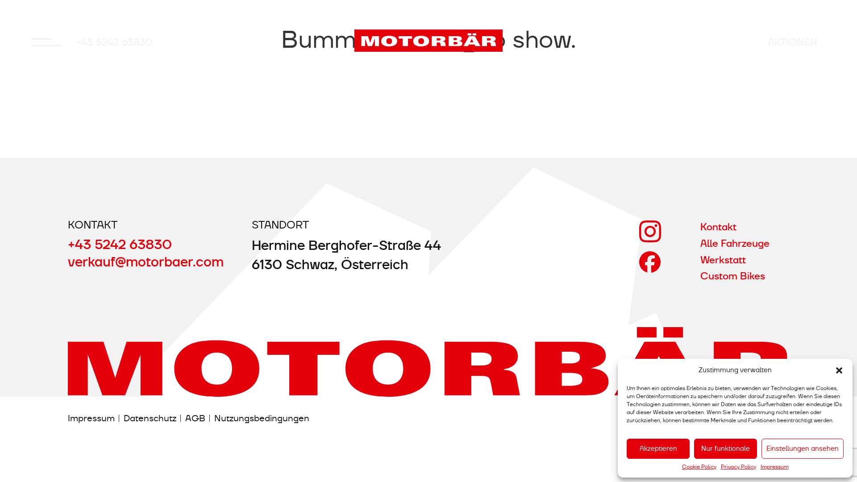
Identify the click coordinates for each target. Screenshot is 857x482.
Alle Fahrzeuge (735, 243)
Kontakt (718, 226)
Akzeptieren (658, 448)
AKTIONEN (792, 42)
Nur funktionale (725, 448)
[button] (839, 370)
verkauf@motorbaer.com (146, 261)
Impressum (775, 466)
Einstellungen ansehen (802, 448)
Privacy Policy (738, 466)
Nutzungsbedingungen (261, 418)
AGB (195, 418)
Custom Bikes (732, 276)
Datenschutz (150, 418)
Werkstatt (723, 259)
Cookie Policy (699, 466)
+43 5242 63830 (114, 42)
